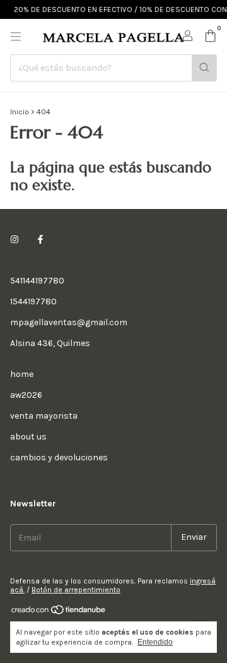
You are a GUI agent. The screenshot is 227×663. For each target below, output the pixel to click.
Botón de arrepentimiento (76, 589)
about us (28, 436)
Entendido (155, 642)
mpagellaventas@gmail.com (68, 322)
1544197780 (33, 301)
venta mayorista (44, 415)
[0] (210, 36)
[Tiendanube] (59, 612)
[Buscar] (204, 67)
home (21, 374)
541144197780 (37, 280)
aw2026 (26, 395)
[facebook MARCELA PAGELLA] (40, 239)
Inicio (19, 111)
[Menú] (15, 36)
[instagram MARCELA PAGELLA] (14, 239)
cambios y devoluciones (59, 457)
